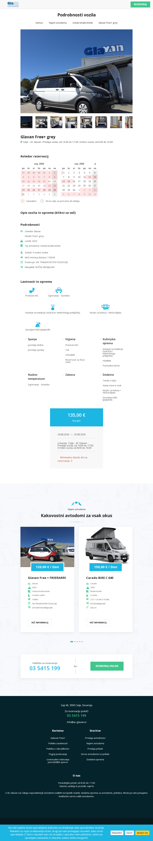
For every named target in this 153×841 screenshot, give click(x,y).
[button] (71, 641)
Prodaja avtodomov (95, 737)
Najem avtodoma (95, 743)
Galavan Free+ (58, 737)
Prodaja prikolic (95, 748)
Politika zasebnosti (58, 743)
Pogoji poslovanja (58, 754)
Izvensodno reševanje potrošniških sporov (57, 761)
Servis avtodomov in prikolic (95, 754)
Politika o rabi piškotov (57, 748)
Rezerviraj (140, 4)
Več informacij (39, 622)
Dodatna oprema (95, 759)
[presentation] (28, 70)
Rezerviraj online (107, 666)
